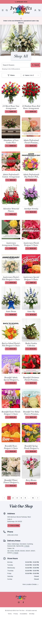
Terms (10, 614)
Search (36, 65)
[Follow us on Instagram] (18, 602)
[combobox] (30, 75)
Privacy (16, 614)
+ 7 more (15, 553)
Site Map (31, 614)
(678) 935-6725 (22, 2)
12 (33, 498)
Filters (12, 75)
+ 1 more (26, 546)
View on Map (14, 525)
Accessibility (23, 614)
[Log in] (35, 10)
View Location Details (29, 584)
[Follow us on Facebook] (23, 602)
